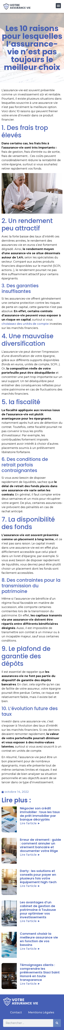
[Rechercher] (57, 1023)
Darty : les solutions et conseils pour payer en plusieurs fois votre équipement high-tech (38, 876)
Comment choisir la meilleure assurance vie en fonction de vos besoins (39, 939)
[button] (58, 5)
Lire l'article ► (30, 823)
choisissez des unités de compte (25, 324)
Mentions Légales (41, 1012)
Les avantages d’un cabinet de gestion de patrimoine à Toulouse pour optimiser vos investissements (38, 909)
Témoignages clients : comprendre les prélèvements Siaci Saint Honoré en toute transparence (40, 972)
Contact (16, 1012)
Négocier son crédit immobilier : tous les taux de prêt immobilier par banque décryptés (40, 814)
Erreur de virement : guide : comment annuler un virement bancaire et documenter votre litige (40, 845)
